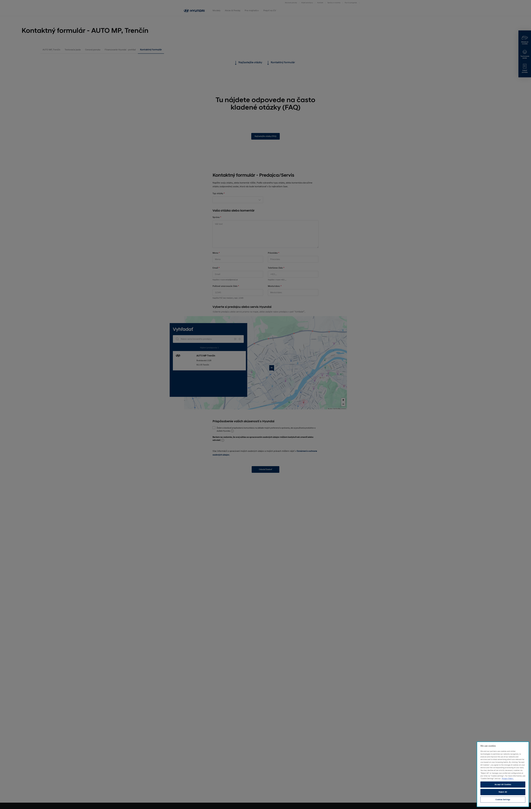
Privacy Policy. (507, 778)
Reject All (503, 792)
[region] (503, 774)
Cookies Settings (502, 799)
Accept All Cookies (503, 784)
